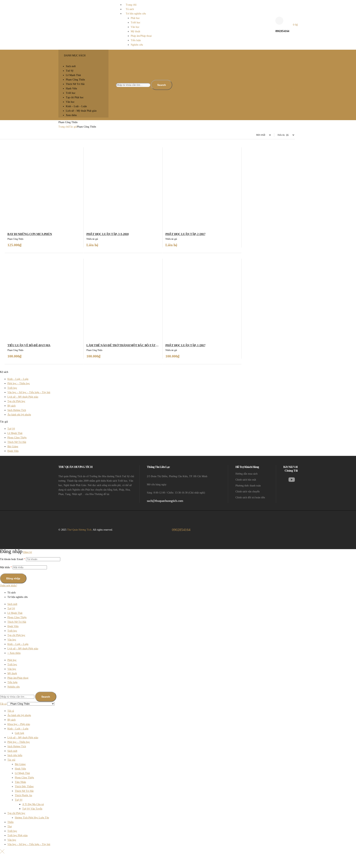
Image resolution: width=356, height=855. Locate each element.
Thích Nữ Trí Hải (16, 442)
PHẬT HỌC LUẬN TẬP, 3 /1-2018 (107, 234)
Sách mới (12, 604)
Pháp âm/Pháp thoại (17, 677)
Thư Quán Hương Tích (79, 529)
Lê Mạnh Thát (14, 433)
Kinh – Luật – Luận (17, 379)
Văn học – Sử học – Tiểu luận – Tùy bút (28, 392)
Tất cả (10, 710)
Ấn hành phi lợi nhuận (19, 414)
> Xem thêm (14, 653)
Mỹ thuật (12, 673)
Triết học (12, 388)
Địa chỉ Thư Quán (284, 88)
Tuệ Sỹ (11, 428)
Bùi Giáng (12, 446)
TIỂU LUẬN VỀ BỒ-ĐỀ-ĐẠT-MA (28, 345)
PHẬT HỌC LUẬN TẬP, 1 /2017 (185, 345)
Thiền (10, 822)
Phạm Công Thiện (17, 437)
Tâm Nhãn (20, 782)
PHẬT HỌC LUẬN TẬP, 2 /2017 (185, 234)
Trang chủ (63, 126)
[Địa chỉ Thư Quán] (277, 81)
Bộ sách (11, 405)
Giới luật (19, 733)
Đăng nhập (13, 578)
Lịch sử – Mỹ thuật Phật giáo (22, 396)
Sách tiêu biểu (14, 755)
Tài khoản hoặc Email (12, 559)
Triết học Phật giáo (17, 835)
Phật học (12, 660)
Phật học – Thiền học (18, 383)
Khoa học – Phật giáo (18, 724)
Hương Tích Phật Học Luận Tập (32, 817)
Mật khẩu (6, 567)
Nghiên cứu (13, 686)
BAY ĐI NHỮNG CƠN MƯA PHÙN (29, 234)
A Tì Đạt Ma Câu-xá (33, 804)
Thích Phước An (23, 795)
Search (161, 84)
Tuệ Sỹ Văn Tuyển (32, 808)
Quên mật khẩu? (8, 585)
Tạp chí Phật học (16, 401)
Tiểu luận (12, 682)
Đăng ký (27, 552)
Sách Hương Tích (16, 410)
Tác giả (73, 126)
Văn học (11, 639)
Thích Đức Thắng (24, 786)
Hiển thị (281, 135)
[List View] (1, 135)
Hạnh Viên (13, 451)
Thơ (9, 826)
